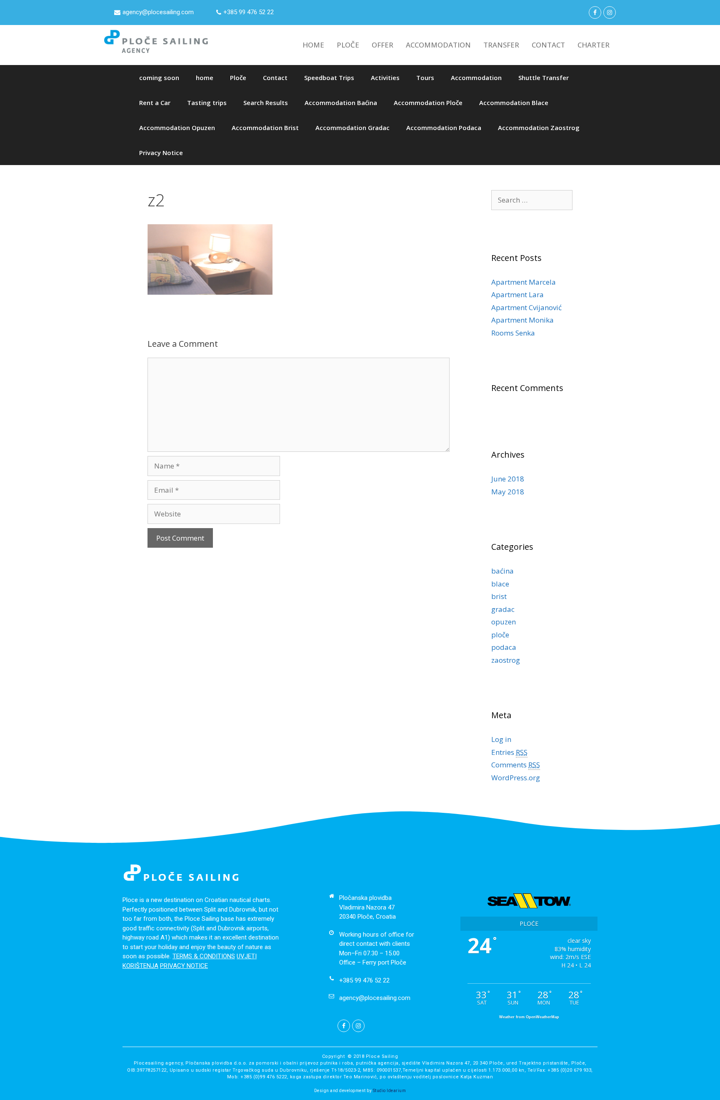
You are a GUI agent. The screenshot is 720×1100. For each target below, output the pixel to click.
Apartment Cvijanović (526, 307)
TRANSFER (501, 45)
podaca (503, 647)
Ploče (238, 77)
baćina (502, 571)
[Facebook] (595, 12)
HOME (313, 45)
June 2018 (507, 479)
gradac (503, 609)
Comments (515, 764)
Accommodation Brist (265, 127)
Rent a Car (154, 102)
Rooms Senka (513, 333)
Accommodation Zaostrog (539, 127)
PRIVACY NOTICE (184, 966)
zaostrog (505, 660)
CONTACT (548, 45)
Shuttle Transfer (543, 77)
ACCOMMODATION (438, 45)
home (204, 77)
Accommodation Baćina (341, 102)
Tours (425, 77)
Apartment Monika (522, 320)
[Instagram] (609, 12)
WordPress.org (515, 777)
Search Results (265, 102)
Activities (385, 77)
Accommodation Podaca (443, 127)
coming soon (159, 77)
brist (499, 596)
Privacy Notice (161, 152)
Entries (509, 752)
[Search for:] (531, 200)
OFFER (382, 45)
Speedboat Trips (329, 77)
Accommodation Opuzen (177, 127)
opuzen (503, 621)
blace (500, 584)
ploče (500, 634)
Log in (501, 739)
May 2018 (507, 491)
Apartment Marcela (523, 282)
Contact (275, 77)
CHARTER (594, 45)
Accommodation (476, 77)
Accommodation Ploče (428, 102)
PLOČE (348, 45)
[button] (154, 12)
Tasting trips (207, 102)
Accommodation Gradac (352, 127)
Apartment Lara (517, 294)
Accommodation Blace (513, 102)
